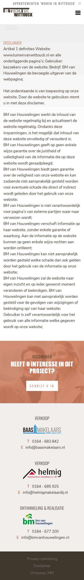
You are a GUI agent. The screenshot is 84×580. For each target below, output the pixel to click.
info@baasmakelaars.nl (45, 447)
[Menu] (77, 12)
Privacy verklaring (42, 558)
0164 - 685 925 (45, 486)
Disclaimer (42, 565)
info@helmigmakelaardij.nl (45, 492)
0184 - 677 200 (45, 531)
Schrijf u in (42, 385)
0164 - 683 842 (45, 441)
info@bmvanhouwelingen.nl (45, 537)
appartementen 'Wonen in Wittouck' (45, 3)
